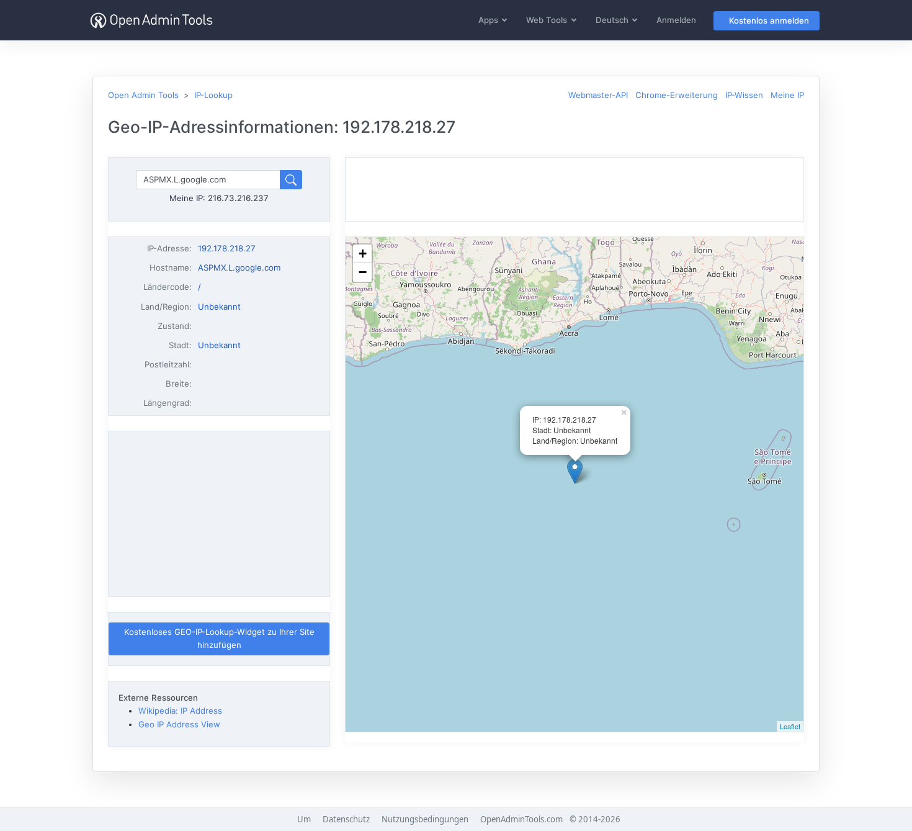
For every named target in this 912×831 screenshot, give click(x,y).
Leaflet (790, 726)
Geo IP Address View (179, 724)
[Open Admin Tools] (151, 20)
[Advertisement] (219, 513)
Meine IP (787, 95)
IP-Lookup (213, 95)
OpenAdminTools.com (521, 819)
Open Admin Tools (143, 95)
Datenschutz (346, 819)
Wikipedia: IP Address (180, 711)
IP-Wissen (744, 95)
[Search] (291, 179)
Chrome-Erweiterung (676, 95)
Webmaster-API (598, 95)
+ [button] (363, 253)
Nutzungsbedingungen (425, 819)
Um (304, 819)
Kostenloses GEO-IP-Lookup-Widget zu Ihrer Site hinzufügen (219, 638)
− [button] (363, 272)
